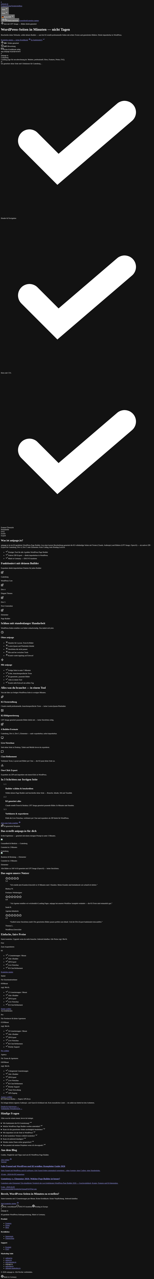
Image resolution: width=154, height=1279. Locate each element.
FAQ (28, 1189)
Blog (20, 6)
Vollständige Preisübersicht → (11, 1109)
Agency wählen (6, 1097)
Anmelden (23, 21)
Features (4, 6)
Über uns (33, 1189)
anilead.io (8, 1258)
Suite (3, 9)
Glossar (23, 1189)
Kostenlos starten (33, 21)
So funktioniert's (36, 40)
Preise (9, 6)
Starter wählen (6, 1009)
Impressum (9, 1236)
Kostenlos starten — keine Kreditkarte (14, 40)
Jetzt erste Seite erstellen (9, 823)
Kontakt (8, 1247)
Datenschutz (9, 1238)
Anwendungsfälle (7, 1189)
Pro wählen (5, 1051)
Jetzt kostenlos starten (8, 1204)
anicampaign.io (10, 1262)
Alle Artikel (5, 1160)
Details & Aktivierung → (10, 1107)
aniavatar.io (9, 1266)
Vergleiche (15, 6)
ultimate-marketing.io (13, 1268)
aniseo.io (8, 1260)
